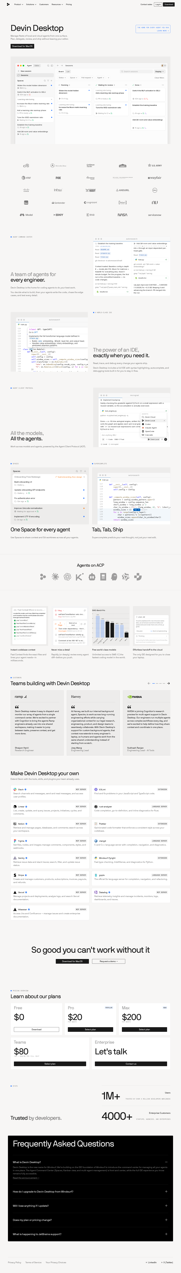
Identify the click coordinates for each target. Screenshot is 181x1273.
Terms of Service (33, 1262)
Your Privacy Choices (56, 1262)
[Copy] (84, 610)
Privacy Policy (14, 1262)
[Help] (81, 624)
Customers (43, 4)
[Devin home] (8, 4)
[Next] (168, 683)
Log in (158, 4)
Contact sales (146, 4)
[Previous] (149, 683)
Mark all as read (73, 624)
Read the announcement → (26, 1177)
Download (169, 4)
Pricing (69, 4)
